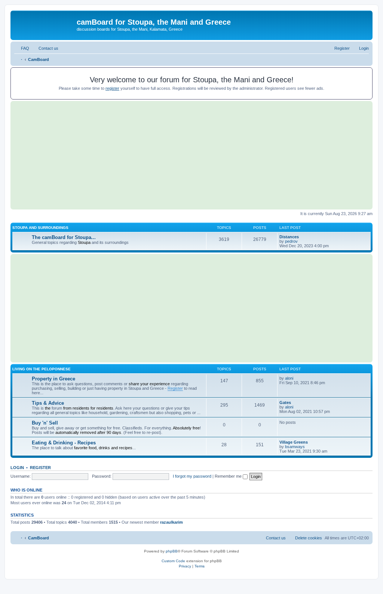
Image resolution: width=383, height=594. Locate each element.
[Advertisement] (191, 155)
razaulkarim (171, 522)
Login (17, 467)
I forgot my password (192, 476)
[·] (44, 24)
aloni (289, 378)
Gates (285, 402)
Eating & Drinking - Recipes (64, 443)
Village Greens (293, 442)
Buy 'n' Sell (45, 423)
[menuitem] (21, 48)
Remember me (229, 476)
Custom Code (173, 561)
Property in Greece (53, 379)
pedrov (291, 241)
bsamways (295, 446)
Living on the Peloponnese (41, 369)
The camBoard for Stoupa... (64, 237)
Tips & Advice (48, 403)
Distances (289, 237)
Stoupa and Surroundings (40, 228)
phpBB (172, 551)
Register (175, 388)
